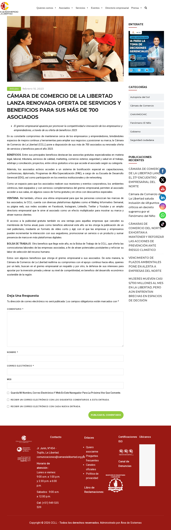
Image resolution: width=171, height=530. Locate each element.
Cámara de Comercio (142, 105)
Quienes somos (45, 8)
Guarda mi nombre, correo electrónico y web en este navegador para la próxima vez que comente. (66, 392)
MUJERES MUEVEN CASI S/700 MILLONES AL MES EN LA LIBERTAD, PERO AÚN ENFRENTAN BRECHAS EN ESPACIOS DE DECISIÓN (146, 289)
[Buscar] (144, 6)
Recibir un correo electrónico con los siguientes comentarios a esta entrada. (60, 400)
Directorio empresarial (117, 8)
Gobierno (135, 131)
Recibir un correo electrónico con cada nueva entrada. (46, 406)
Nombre (12, 352)
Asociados (64, 8)
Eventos (95, 8)
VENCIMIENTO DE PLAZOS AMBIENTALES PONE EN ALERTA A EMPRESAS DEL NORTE (145, 264)
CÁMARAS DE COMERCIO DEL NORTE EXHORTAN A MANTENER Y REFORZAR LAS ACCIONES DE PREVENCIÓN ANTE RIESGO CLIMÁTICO (146, 237)
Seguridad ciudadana (142, 140)
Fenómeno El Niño (140, 122)
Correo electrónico (20, 366)
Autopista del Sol (140, 97)
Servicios (80, 8)
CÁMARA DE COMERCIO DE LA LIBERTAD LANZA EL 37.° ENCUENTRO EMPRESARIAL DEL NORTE (145, 177)
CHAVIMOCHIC (138, 114)
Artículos (14, 89)
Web (9, 379)
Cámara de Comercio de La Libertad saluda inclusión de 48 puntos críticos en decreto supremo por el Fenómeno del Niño (145, 205)
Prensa (135, 8)
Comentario (15, 309)
